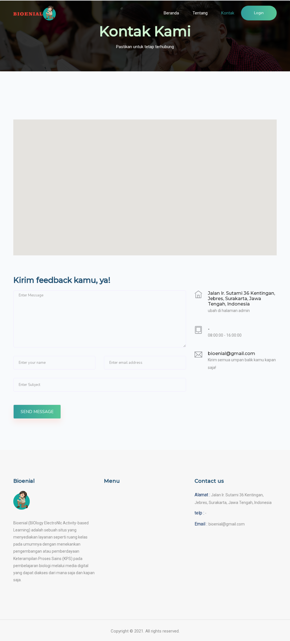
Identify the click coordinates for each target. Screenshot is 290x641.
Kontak (227, 13)
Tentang (200, 13)
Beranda (171, 13)
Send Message (37, 411)
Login (259, 13)
